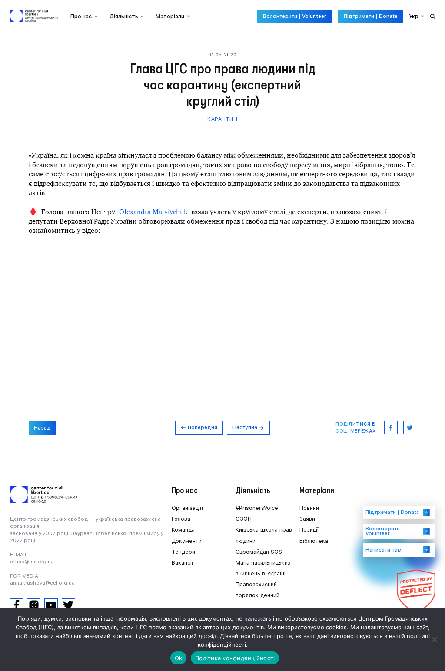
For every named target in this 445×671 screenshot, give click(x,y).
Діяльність (124, 16)
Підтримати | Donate (371, 16)
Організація (187, 508)
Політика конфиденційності (235, 657)
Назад (42, 428)
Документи (187, 541)
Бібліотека (313, 541)
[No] (434, 639)
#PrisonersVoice (257, 508)
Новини (309, 508)
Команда (183, 529)
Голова (181, 519)
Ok (179, 657)
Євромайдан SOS (259, 552)
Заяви (307, 519)
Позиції (309, 529)
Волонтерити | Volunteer (294, 16)
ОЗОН (244, 519)
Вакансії (182, 562)
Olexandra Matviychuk (153, 211)
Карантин (222, 119)
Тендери (183, 552)
